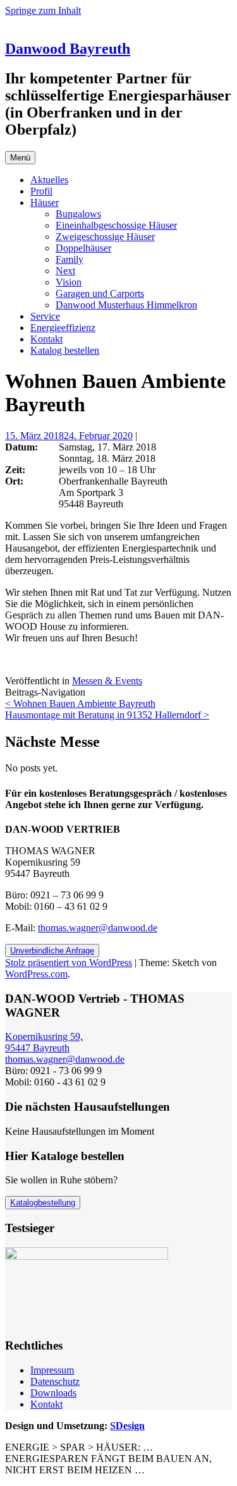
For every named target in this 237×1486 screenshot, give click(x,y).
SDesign (127, 1425)
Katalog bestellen (64, 350)
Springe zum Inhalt (43, 10)
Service (45, 316)
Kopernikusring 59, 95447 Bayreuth (44, 1042)
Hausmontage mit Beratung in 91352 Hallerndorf (107, 715)
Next (65, 270)
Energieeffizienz (62, 327)
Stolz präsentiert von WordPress (68, 962)
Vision (69, 282)
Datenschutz (55, 1381)
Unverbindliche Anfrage (52, 950)
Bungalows (78, 213)
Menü (20, 157)
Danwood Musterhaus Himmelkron (126, 304)
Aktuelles (49, 179)
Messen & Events (107, 680)
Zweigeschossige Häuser (105, 236)
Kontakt (46, 339)
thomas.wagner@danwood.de (97, 927)
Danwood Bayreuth (67, 48)
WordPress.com (36, 974)
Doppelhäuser (83, 248)
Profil (41, 191)
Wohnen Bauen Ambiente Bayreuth (80, 703)
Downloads (53, 1392)
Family (69, 259)
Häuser (44, 202)
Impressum (52, 1370)
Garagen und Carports (100, 293)
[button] (86, 1287)
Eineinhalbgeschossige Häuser (116, 225)
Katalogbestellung (42, 1202)
